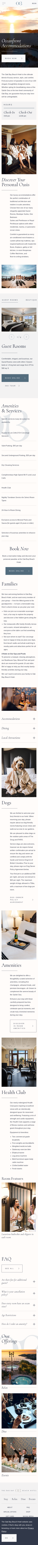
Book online (12, 378)
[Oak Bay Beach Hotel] (19, 3)
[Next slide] (26, 337)
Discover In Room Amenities (19, 1026)
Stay (6, 1499)
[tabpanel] (19, 349)
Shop (28, 1512)
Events (32, 1499)
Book (34, 3)
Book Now (11, 58)
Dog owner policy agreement (17, 900)
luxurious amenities (18, 533)
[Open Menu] (4, 3)
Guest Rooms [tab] (10, 300)
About (9, 1507)
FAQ (28, 1507)
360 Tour (10, 386)
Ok (6, 1538)
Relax (14, 1499)
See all (9, 1268)
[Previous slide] (11, 337)
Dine (23, 1499)
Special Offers (9, 1512)
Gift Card (10, 1516)
